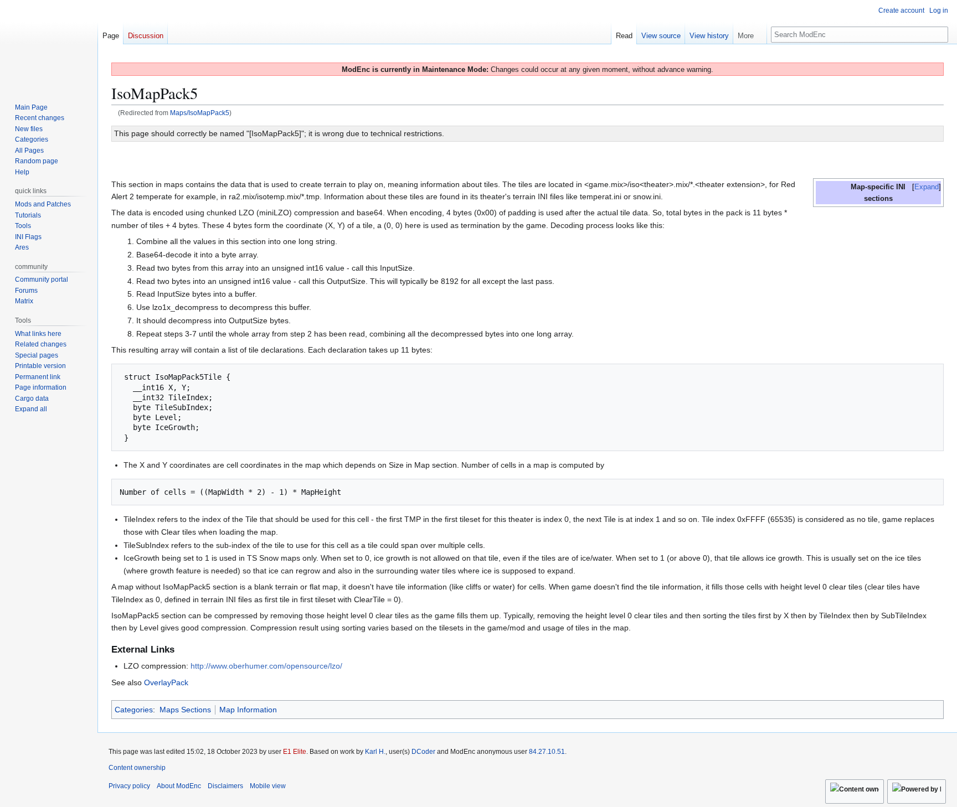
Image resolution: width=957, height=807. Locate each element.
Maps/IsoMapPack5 (199, 112)
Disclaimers (225, 786)
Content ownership (137, 768)
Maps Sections (185, 709)
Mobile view (268, 786)
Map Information (248, 709)
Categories (134, 709)
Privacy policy (129, 786)
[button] (749, 33)
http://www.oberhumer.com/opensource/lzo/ (266, 665)
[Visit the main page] (48, 44)
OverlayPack (166, 682)
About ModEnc (179, 786)
